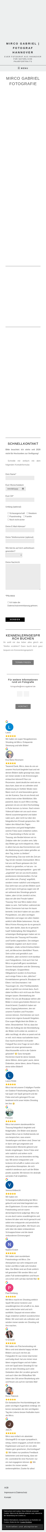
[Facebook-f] (19, 694)
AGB (6, 1488)
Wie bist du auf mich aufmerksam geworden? (20, 549)
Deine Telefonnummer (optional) (19, 537)
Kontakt (7, 1497)
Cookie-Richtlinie (26, 1522)
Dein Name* (11, 474)
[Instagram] (26, 694)
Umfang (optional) (13, 507)
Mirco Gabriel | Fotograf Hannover (23, 48)
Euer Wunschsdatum (15, 485)
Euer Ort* (9, 496)
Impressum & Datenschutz (15, 1492)
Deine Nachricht (13, 562)
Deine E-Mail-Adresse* (16, 526)
